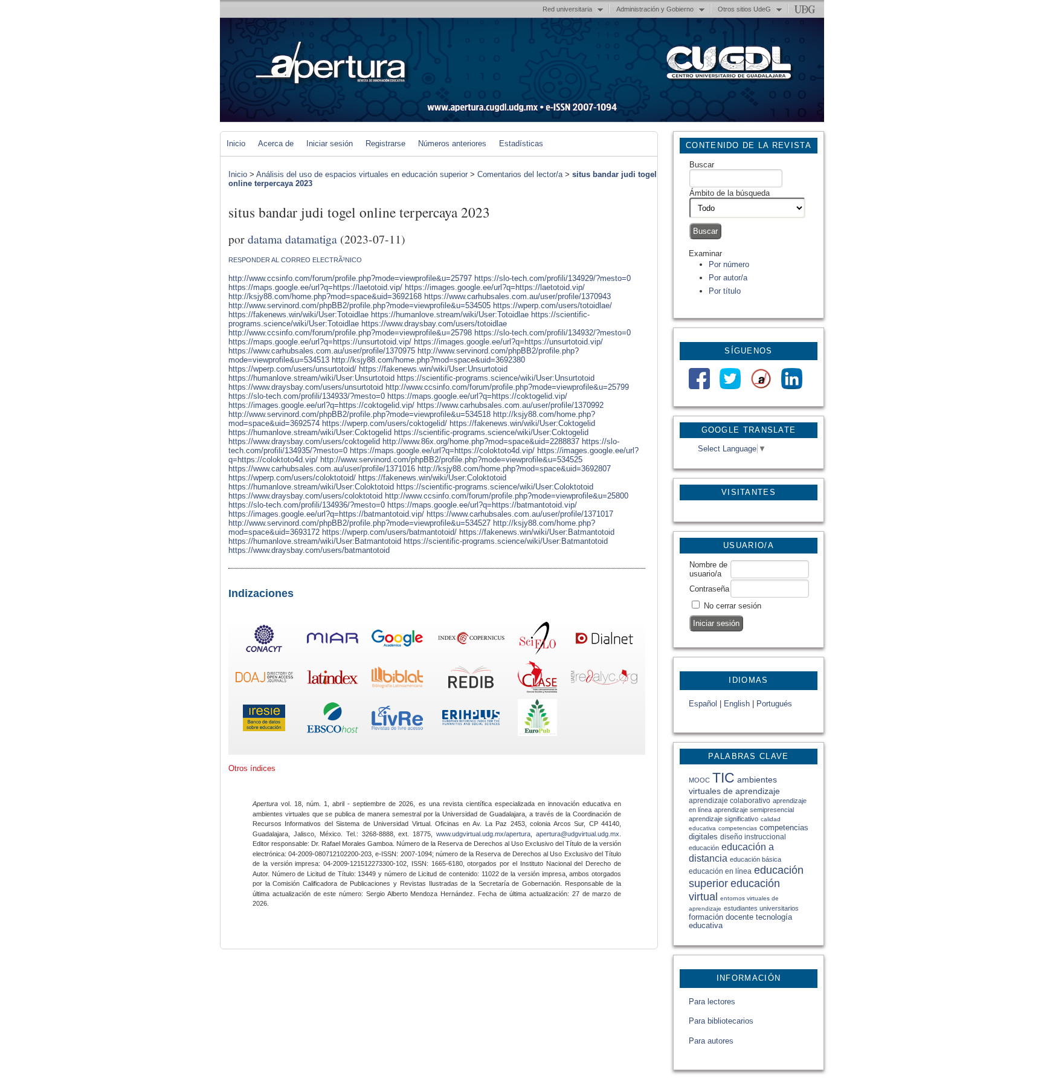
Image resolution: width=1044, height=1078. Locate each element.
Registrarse (385, 143)
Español (703, 703)
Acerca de (276, 143)
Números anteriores (452, 143)
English (737, 703)
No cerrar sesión (732, 605)
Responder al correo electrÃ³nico (295, 259)
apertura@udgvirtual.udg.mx (577, 834)
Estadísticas (521, 143)
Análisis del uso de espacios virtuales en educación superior (362, 174)
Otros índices (252, 768)
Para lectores (712, 1001)
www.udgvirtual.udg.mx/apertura (483, 834)
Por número (729, 264)
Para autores (711, 1040)
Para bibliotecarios (721, 1020)
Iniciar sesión (329, 143)
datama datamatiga (292, 239)
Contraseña (709, 588)
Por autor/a (728, 277)
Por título (725, 290)
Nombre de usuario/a (708, 569)
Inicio (236, 143)
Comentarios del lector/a (519, 174)
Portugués (774, 703)
